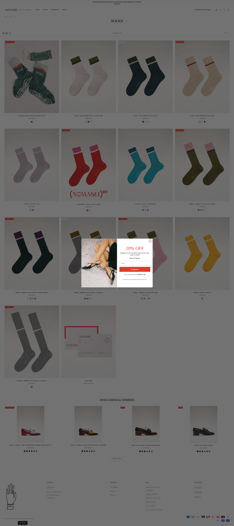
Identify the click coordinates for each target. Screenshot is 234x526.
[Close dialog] (150, 241)
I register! (135, 269)
